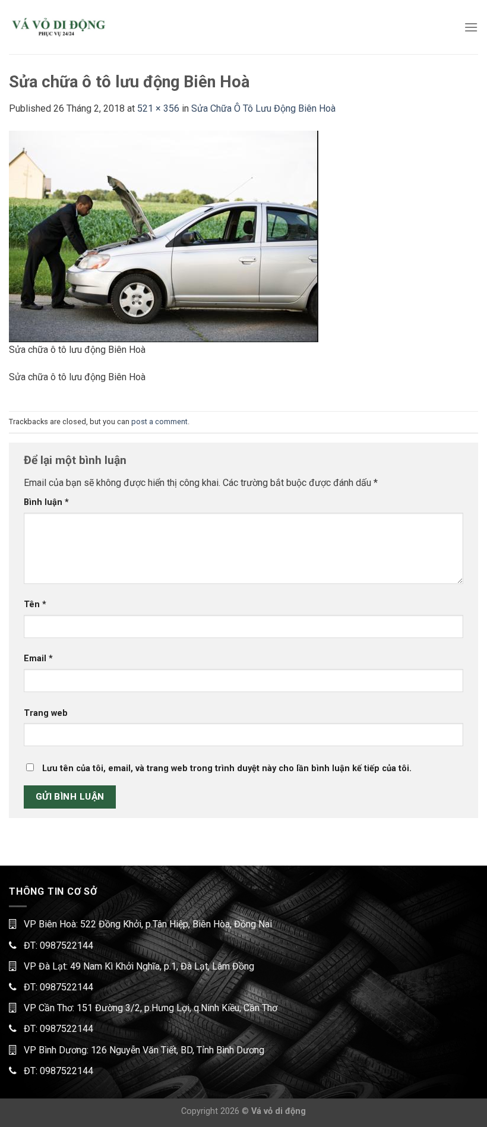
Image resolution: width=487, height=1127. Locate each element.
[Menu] (471, 27)
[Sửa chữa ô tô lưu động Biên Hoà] (163, 235)
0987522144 (66, 945)
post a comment (159, 421)
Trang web (46, 713)
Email (38, 659)
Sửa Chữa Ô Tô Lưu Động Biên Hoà (263, 108)
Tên (35, 604)
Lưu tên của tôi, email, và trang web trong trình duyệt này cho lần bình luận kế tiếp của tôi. (227, 768)
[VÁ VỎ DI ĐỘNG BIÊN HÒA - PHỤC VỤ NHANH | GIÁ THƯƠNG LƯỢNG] (58, 27)
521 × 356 (158, 108)
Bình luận (46, 502)
